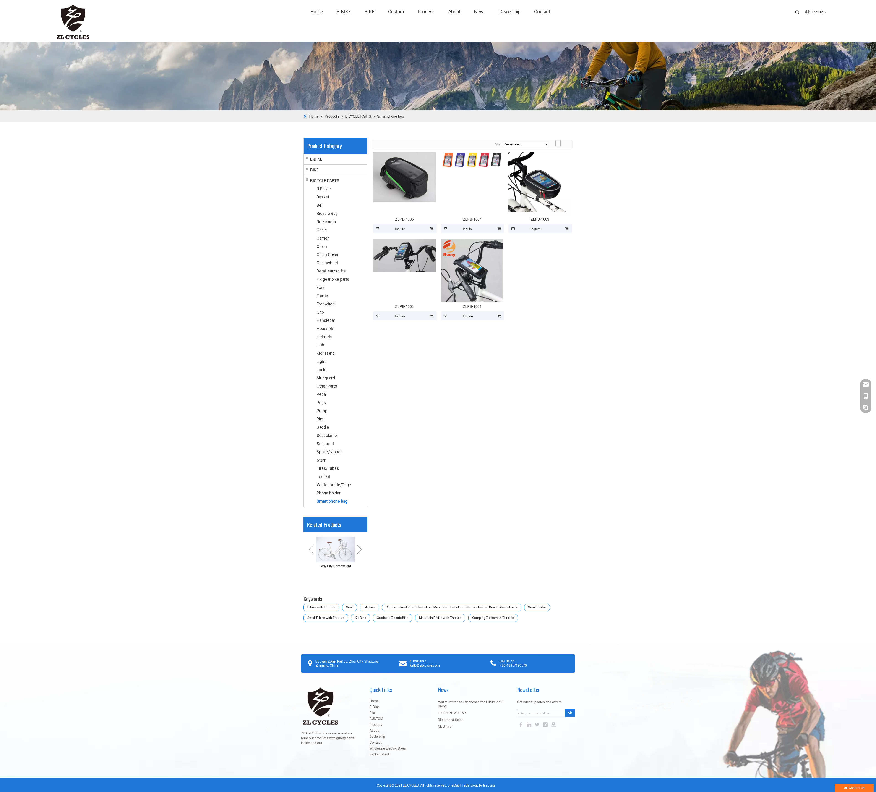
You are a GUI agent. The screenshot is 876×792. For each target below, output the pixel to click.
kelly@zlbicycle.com (425, 665)
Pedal (322, 394)
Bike (373, 713)
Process (376, 725)
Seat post (325, 443)
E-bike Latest (379, 754)
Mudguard (326, 377)
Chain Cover (328, 254)
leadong (489, 785)
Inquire (400, 229)
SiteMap (453, 785)
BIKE (314, 169)
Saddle (323, 427)
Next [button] (359, 549)
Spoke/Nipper (329, 451)
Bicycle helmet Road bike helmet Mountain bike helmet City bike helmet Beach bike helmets (451, 607)
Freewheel (326, 303)
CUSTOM (376, 719)
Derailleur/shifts (331, 271)
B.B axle (324, 188)
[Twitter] (538, 724)
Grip (320, 312)
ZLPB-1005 (404, 219)
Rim (320, 419)
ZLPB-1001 (472, 306)
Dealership (377, 736)
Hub (320, 345)
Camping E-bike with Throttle (493, 618)
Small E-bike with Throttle (325, 618)
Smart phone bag (332, 501)
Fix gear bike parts (333, 279)
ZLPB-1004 (472, 219)
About (374, 731)
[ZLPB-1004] (472, 160)
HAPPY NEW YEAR (452, 713)
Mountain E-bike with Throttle (440, 618)
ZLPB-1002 (404, 306)
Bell (320, 205)
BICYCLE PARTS (324, 180)
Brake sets (326, 221)
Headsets (325, 328)
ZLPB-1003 (540, 219)
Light (321, 361)
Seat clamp (327, 435)
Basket (323, 197)
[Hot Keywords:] (797, 12)
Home (374, 701)
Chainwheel (327, 262)
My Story (444, 727)
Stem (321, 460)
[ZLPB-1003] (539, 183)
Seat (349, 607)
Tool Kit (323, 476)
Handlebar (326, 320)
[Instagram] (546, 724)
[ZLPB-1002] (404, 255)
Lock (321, 369)
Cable (322, 229)
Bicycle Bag (327, 213)
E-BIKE (316, 159)
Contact (376, 742)
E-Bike (374, 707)
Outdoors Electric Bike (392, 618)
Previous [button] (311, 549)
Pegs (321, 402)
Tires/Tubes (328, 468)
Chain (322, 246)
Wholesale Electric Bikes (388, 748)
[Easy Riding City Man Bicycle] (335, 549)
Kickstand (326, 353)
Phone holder (329, 493)
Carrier (323, 238)
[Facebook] (521, 724)
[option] (335, 556)
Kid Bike (360, 618)
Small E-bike (537, 607)
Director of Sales (450, 720)
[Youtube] (553, 724)
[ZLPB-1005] (404, 177)
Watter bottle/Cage (334, 484)
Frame (322, 295)
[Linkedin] (529, 724)
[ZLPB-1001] (472, 270)
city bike (369, 607)
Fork (320, 287)
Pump (322, 410)
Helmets (324, 336)
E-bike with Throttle (321, 607)
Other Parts (327, 386)
